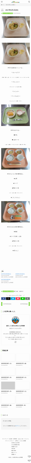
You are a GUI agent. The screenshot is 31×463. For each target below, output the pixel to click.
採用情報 (15, 438)
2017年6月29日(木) (5, 279)
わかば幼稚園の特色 (15, 444)
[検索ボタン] (29, 2)
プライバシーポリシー (9, 440)
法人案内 (10, 438)
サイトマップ (5, 438)
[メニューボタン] (2, 2)
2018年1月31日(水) (20, 274)
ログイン (17, 425)
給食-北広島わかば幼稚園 (7, 13)
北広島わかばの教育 (15, 442)
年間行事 (13, 448)
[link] (15, 342)
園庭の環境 (13, 450)
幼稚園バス (13, 454)
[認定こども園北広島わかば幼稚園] (15, 2)
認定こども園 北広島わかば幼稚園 (15, 325)
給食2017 (21, 291)
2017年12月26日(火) (6, 274)
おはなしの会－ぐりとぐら (23, 438)
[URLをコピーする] (27, 298)
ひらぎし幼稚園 (23, 440)
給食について (14, 452)
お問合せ (17, 440)
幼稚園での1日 (14, 446)
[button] (3, 298)
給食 (17, 291)
